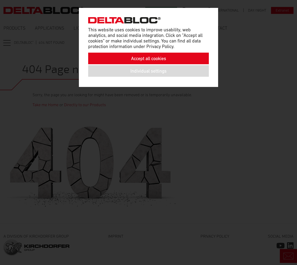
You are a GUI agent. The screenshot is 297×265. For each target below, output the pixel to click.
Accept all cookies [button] (148, 58)
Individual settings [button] (148, 70)
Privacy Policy (159, 46)
